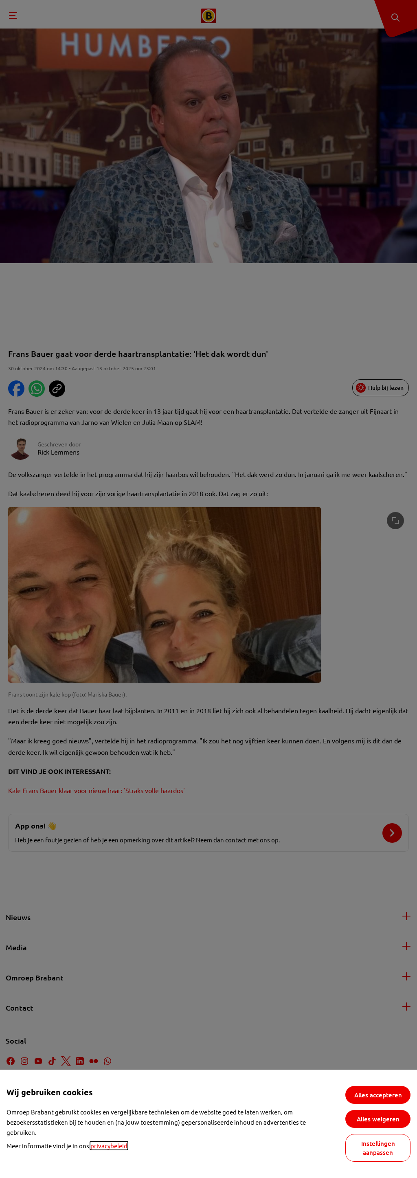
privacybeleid (108, 1145)
